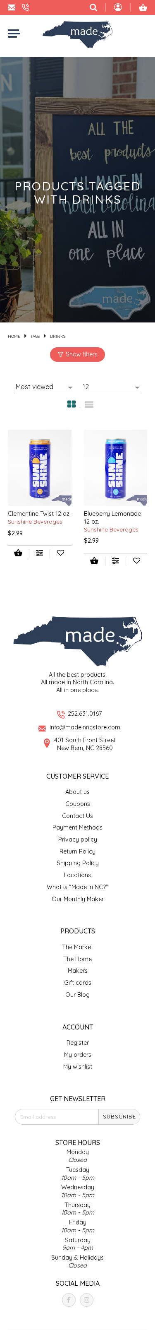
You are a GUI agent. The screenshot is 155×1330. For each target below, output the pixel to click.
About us (77, 792)
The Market (77, 947)
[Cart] (143, 7)
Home (14, 336)
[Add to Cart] (18, 553)
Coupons (77, 804)
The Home (77, 959)
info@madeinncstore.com (85, 727)
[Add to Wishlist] (60, 553)
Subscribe (119, 1116)
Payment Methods (77, 827)
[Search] (93, 7)
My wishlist (77, 1066)
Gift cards (77, 982)
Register (78, 1042)
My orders (77, 1054)
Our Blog (77, 994)
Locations (77, 875)
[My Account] (118, 8)
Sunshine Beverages (35, 521)
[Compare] (39, 553)
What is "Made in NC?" (77, 887)
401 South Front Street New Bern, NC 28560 (85, 744)
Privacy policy (77, 839)
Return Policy (77, 851)
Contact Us (77, 816)
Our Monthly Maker (78, 899)
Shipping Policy (78, 863)
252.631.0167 (85, 713)
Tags (35, 336)
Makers (78, 970)
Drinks (57, 336)
